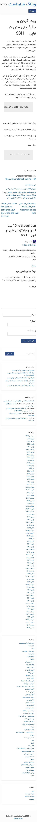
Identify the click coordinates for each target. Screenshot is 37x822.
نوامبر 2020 (30, 501)
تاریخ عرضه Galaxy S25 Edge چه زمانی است (20, 378)
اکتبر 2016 (30, 574)
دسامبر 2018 (30, 522)
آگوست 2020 (30, 509)
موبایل (32, 759)
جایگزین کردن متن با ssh (27, 198)
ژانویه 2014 (30, 601)
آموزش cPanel (29, 670)
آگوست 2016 (30, 577)
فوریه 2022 (30, 479)
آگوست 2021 (30, 490)
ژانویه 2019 (30, 520)
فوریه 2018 (30, 544)
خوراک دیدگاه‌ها (29, 796)
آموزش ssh (32, 189)
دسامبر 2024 (30, 450)
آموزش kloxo (30, 676)
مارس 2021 (30, 493)
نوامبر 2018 (30, 525)
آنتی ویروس (30, 700)
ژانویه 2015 (30, 593)
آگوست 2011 (30, 622)
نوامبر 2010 (30, 628)
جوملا (32, 727)
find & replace (13, 192)
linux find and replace (27, 192)
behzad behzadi (29, 401)
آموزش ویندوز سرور (28, 697)
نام (34, 314)
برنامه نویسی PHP (28, 711)
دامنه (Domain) (29, 730)
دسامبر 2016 (30, 568)
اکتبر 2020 (30, 504)
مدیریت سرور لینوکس (27, 751)
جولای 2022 (30, 477)
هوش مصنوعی (29, 767)
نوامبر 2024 (30, 452)
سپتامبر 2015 (29, 585)
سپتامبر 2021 (29, 487)
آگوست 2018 (30, 533)
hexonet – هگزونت (28, 651)
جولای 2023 (30, 463)
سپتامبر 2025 (29, 436)
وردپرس (31, 776)
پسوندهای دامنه (29, 719)
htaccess (31, 654)
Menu (32, 11)
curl (33, 649)
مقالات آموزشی (29, 757)
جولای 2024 (30, 455)
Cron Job (31, 646)
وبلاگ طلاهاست (22, 4)
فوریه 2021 (30, 495)
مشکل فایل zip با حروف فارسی (12, 401)
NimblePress (18, 819)
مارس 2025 (30, 441)
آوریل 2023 (30, 471)
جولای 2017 (30, 558)
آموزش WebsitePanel (27, 681)
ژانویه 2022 (30, 482)
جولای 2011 (30, 625)
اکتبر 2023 (30, 460)
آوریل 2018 (30, 541)
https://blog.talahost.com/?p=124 (20, 179)
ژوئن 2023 (30, 466)
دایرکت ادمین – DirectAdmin (25, 732)
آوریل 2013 (30, 609)
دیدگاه (32, 286)
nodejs (32, 659)
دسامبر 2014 (30, 595)
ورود (32, 791)
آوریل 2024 (30, 458)
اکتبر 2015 (30, 582)
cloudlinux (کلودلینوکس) (26, 643)
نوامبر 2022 (30, 474)
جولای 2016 (30, 579)
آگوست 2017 (30, 555)
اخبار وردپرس (30, 705)
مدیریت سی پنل (29, 754)
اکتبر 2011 (30, 617)
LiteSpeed (31, 657)
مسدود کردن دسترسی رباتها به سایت (23, 370)
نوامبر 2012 (30, 612)
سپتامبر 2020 (29, 506)
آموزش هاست (30, 692)
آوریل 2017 (30, 560)
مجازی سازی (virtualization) (25, 749)
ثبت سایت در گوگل (28, 724)
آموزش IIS (31, 673)
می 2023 (31, 468)
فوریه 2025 (30, 444)
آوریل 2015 (30, 590)
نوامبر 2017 (30, 552)
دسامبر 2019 (30, 512)
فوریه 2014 (30, 598)
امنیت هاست (30, 708)
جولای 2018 (30, 536)
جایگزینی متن (12, 198)
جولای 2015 (30, 587)
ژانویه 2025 (30, 447)
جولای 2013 (30, 606)
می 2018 (31, 539)
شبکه (32, 743)
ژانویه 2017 (30, 566)
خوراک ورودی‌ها (29, 794)
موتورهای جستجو (29, 762)
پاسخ (34, 265)
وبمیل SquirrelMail (28, 773)
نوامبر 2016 (30, 571)
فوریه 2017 (30, 563)
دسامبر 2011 (30, 614)
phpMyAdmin (29, 662)
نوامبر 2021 (30, 485)
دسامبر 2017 (30, 549)
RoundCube (30, 665)
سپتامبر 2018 (29, 531)
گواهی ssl (31, 746)
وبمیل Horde (30, 770)
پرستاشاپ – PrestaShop (26, 716)
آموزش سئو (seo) (29, 684)
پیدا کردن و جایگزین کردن (16, 195)
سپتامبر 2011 (29, 620)
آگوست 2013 (30, 604)
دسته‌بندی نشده (29, 738)
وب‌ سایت (32, 330)
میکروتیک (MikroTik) (27, 765)
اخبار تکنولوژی (30, 703)
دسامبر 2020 (30, 498)
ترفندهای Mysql (29, 722)
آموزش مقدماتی (29, 689)
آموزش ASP (30, 668)
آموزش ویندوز (30, 695)
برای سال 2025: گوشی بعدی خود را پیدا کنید (21, 386)
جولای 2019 (30, 514)
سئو (33, 740)
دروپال (32, 735)
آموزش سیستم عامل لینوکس (16, 189)
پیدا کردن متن (31, 195)
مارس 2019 (30, 517)
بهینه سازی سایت (28, 713)
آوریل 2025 (30, 439)
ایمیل (33, 321)
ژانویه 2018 (30, 547)
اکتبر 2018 (30, 528)
